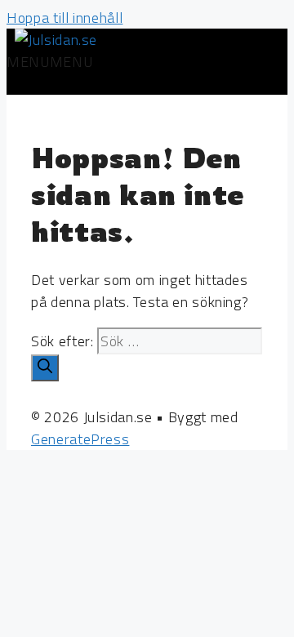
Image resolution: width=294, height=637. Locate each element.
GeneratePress (80, 439)
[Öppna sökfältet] (21, 84)
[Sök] (45, 367)
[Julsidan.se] (56, 40)
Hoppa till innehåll (64, 18)
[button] (49, 62)
